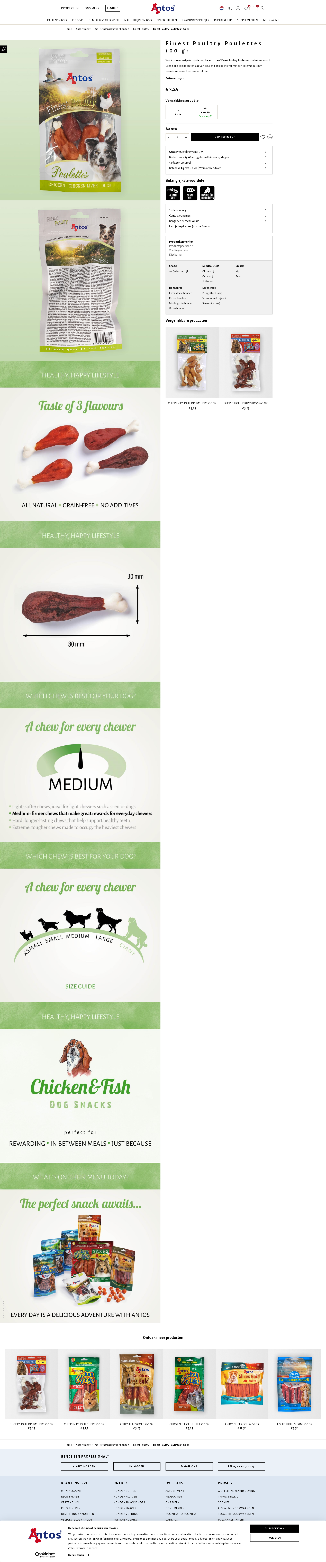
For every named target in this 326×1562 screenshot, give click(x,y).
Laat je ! (189, 226)
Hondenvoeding (125, 1513)
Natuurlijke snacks (138, 20)
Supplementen (247, 20)
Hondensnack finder (129, 1502)
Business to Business (181, 1513)
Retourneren (71, 1508)
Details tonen (76, 1555)
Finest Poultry (141, 28)
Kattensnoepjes (125, 1519)
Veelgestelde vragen (76, 1519)
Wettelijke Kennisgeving (236, 1490)
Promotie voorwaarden (236, 1513)
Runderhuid (223, 20)
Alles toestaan (275, 1528)
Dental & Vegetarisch (103, 20)
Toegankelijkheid (231, 1519)
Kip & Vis (77, 20)
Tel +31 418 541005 (241, 1466)
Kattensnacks (57, 20)
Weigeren (274, 1537)
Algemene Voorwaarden (236, 1508)
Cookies (223, 1502)
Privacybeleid (228, 1496)
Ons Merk (92, 8)
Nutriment (271, 20)
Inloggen (136, 1466)
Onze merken (175, 1508)
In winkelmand (225, 137)
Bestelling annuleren (77, 1513)
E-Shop (112, 8)
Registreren (70, 1496)
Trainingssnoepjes (195, 20)
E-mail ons (189, 1466)
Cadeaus (172, 1519)
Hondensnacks (124, 1508)
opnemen (180, 215)
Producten (70, 8)
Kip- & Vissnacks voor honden (112, 28)
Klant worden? (85, 1466)
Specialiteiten (167, 20)
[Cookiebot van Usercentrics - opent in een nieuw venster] (45, 1555)
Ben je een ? (184, 221)
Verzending (70, 1502)
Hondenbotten (125, 1490)
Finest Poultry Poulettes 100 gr (171, 28)
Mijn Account (71, 1490)
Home (68, 28)
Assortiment (83, 28)
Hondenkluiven (125, 1496)
